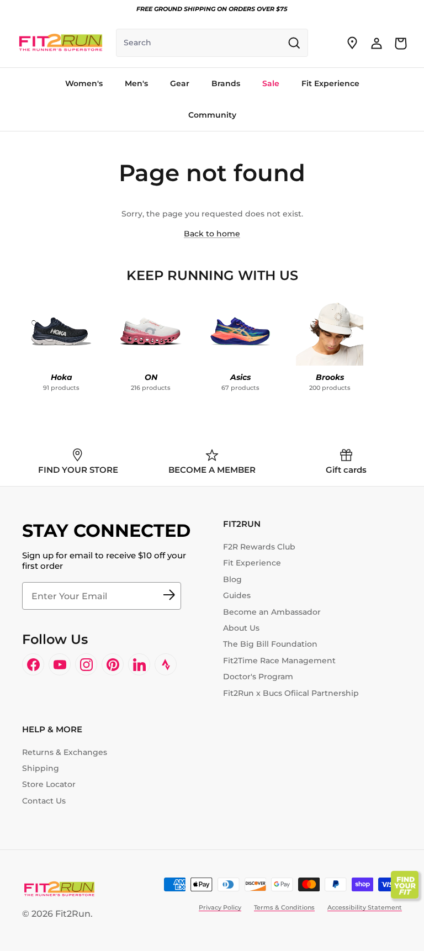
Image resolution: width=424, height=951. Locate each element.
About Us (241, 628)
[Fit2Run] (61, 42)
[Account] (376, 43)
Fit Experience (252, 563)
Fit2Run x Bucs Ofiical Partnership (291, 693)
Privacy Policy (220, 907)
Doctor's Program (258, 676)
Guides (237, 595)
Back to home (212, 234)
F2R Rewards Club (259, 547)
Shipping (40, 768)
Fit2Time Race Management (279, 660)
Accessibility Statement (364, 907)
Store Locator (49, 784)
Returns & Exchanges (64, 752)
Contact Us (44, 801)
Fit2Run (73, 913)
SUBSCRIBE (169, 596)
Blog (232, 579)
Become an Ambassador (272, 612)
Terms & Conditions (284, 907)
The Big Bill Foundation (270, 644)
